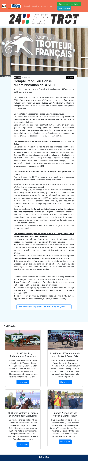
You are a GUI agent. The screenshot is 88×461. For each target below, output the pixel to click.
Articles (35, 6)
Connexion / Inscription (69, 4)
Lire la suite (23, 382)
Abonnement (64, 8)
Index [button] (52, 6)
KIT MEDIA (44, 457)
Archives (44, 6)
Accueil (27, 6)
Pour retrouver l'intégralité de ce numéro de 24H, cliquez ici (44, 307)
